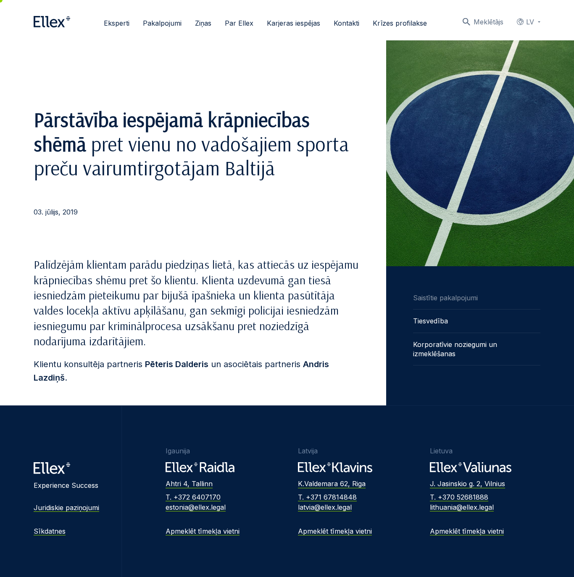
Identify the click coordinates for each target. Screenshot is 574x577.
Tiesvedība (430, 321)
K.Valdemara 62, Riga (332, 483)
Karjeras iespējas (293, 23)
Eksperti (116, 23)
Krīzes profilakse (400, 23)
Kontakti (346, 23)
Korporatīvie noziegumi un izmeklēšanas (455, 349)
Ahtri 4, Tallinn (189, 483)
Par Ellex (239, 23)
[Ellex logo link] (52, 22)
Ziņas (203, 23)
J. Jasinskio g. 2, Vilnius (467, 483)
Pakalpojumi (162, 23)
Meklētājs (488, 22)
